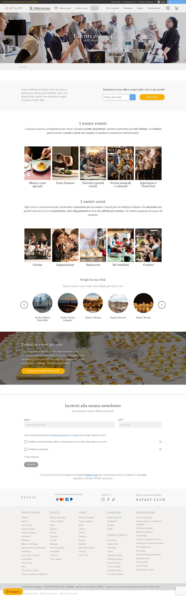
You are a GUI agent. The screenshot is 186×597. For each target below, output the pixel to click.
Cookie (75, 435)
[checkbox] (25, 442)
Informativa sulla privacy (58, 435)
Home (24, 67)
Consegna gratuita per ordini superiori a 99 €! (20, 2)
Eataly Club (91, 475)
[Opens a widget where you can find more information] (13, 592)
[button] (168, 8)
